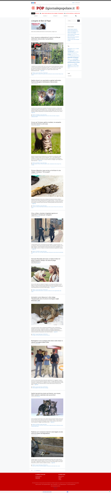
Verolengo (32, 164)
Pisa (48, 115)
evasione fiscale (73, 54)
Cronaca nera (43, 163)
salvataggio (46, 387)
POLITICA (45, 15)
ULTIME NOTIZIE (45, 289)
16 (35, 470)
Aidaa (33, 163)
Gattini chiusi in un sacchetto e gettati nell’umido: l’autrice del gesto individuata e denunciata (46, 81)
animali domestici (40, 290)
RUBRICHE (65, 15)
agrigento (33, 252)
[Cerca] (78, 21)
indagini (69, 59)
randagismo (57, 115)
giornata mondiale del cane (49, 290)
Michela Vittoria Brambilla (59, 252)
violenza (75, 66)
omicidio (74, 60)
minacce (69, 60)
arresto (36, 252)
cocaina (69, 53)
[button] (76, 16)
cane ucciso (34, 206)
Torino (60, 163)
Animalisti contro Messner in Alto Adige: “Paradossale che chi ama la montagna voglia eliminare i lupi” (45, 298)
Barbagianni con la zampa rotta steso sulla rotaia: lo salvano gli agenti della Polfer (47, 341)
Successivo (38, 470)
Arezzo (38, 425)
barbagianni (36, 387)
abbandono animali (35, 290)
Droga (69, 54)
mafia (74, 59)
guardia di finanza (73, 57)
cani (44, 290)
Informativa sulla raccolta (47, 491)
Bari (71, 50)
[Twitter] (33, 2)
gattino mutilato (47, 163)
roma (75, 64)
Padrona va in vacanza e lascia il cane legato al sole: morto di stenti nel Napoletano (47, 432)
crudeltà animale (51, 425)
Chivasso (39, 163)
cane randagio (42, 252)
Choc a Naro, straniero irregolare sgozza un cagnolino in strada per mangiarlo (44, 214)
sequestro (69, 65)
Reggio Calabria (72, 64)
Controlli (73, 53)
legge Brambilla (38, 115)
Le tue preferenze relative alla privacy (59, 491)
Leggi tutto (42, 70)
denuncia (76, 53)
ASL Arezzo (41, 425)
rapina (69, 64)
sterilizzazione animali (34, 116)
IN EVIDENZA (38, 114)
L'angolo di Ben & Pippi (43, 114)
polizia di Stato (42, 387)
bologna (74, 50)
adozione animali (34, 425)
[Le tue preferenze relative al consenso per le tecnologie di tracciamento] (109, 491)
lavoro (72, 59)
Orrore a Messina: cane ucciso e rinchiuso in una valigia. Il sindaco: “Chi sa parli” (46, 171)
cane (38, 252)
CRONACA (36, 15)
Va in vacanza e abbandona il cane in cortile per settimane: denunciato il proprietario (45, 38)
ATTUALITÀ (55, 15)
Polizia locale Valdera (52, 115)
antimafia (73, 48)
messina (52, 206)
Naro (32, 253)
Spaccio (75, 65)
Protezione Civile (56, 206)
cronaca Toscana (46, 425)
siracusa (73, 65)
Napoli (71, 60)
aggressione (70, 48)
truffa (69, 66)
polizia (70, 62)
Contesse (37, 206)
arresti (77, 48)
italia (53, 290)
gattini (55, 425)
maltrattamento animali (44, 115)
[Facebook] (32, 2)
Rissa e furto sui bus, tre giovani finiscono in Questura (78, 13)
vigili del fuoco (72, 66)
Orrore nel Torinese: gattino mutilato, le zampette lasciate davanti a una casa (46, 123)
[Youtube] (35, 2)
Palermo (78, 60)
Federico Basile (41, 206)
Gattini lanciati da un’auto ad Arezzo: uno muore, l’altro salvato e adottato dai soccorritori (46, 394)
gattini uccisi (34, 115)
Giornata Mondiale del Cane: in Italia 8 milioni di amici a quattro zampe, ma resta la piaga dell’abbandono (45, 260)
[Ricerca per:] (72, 21)
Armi (75, 48)
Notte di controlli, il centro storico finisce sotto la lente (53, 13)
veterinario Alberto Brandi (35, 426)
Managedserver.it (55, 487)
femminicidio (77, 54)
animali (33, 387)
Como (71, 53)
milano (76, 59)
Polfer (39, 387)
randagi (58, 163)
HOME (73, 2)
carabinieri (35, 163)
